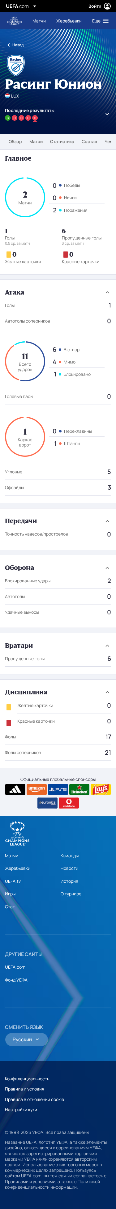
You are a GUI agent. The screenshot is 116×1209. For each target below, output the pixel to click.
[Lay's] (101, 789)
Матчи (36, 141)
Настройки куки (21, 1109)
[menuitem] (39, 20)
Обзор (15, 141)
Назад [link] (18, 44)
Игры (10, 894)
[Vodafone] (69, 803)
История (69, 881)
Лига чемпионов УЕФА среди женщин (14, 21)
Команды (70, 855)
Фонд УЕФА (16, 980)
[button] (99, 20)
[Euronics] (47, 803)
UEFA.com (15, 967)
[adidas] (15, 789)
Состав (89, 141)
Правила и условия (24, 1089)
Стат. (10, 907)
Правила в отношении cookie (34, 1099)
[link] (39, 20)
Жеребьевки (17, 868)
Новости (69, 868)
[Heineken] (79, 789)
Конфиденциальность (27, 1079)
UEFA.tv (13, 881)
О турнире (71, 894)
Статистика (62, 141)
